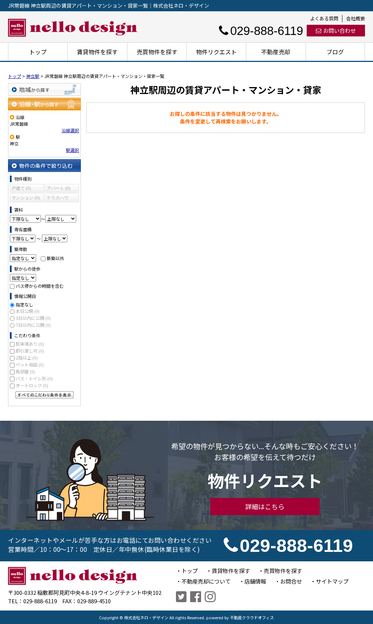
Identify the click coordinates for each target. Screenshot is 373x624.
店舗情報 (255, 581)
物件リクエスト (216, 51)
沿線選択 (70, 130)
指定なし (24, 304)
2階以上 (27, 357)
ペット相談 (30, 364)
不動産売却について (206, 581)
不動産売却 (275, 51)
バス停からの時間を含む (40, 286)
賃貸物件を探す (97, 51)
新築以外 (55, 258)
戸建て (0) (21, 188)
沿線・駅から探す (44, 104)
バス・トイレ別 (34, 378)
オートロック (32, 385)
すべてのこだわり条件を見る (44, 395)
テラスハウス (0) (57, 198)
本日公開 (27, 311)
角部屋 (25, 371)
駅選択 (72, 150)
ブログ (335, 51)
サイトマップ (332, 581)
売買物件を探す (157, 51)
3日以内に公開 (33, 318)
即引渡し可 (30, 351)
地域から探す (44, 89)
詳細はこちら (264, 506)
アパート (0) (58, 188)
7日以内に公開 (33, 325)
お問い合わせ (339, 30)
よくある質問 (324, 18)
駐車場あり (30, 344)
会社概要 (355, 18)
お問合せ (291, 581)
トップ (38, 51)
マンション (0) (26, 197)
